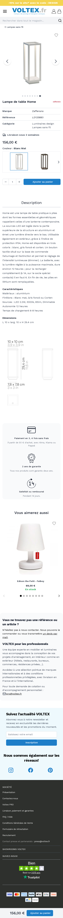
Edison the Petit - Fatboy (30, 581)
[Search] (60, 20)
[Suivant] (55, 61)
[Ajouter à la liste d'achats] (54, 523)
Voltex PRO (8, 804)
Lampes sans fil (15, 27)
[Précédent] (7, 61)
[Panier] (59, 11)
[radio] (18, 162)
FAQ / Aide (7, 817)
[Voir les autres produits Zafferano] (57, 101)
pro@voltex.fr (14, 693)
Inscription (31, 742)
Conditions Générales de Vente (17, 823)
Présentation (8, 792)
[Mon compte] (53, 11)
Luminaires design (43, 123)
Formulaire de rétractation (15, 829)
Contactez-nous (10, 798)
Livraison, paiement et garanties (18, 811)
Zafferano (38, 111)
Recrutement (9, 835)
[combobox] (31, 20)
